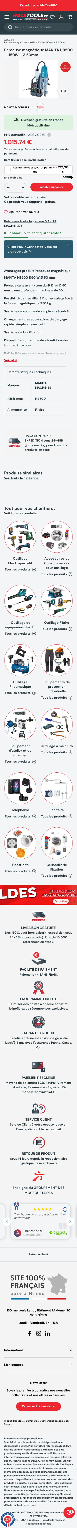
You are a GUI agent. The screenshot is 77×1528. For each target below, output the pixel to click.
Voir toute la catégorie (21, 478)
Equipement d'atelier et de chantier (20, 750)
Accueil (8, 40)
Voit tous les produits (20, 513)
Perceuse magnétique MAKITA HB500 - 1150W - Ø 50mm (34, 42)
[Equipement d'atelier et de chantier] (20, 724)
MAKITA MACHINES (16, 107)
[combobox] (38, 27)
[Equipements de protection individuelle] (57, 660)
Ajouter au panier (51, 187)
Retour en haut (38, 1254)
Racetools (19, 1420)
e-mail (56, 1129)
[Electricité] (20, 843)
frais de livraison (36, 149)
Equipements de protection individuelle (57, 686)
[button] (70, 17)
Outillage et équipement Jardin (20, 624)
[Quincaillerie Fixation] (57, 843)
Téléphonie (20, 810)
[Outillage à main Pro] (57, 724)
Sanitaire (56, 810)
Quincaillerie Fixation (57, 867)
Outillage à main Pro (57, 746)
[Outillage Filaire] (57, 601)
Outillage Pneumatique (20, 684)
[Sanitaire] (57, 788)
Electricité (20, 865)
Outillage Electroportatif (20, 560)
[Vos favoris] (52, 17)
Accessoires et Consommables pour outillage (56, 563)
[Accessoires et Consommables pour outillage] (57, 537)
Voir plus (10, 360)
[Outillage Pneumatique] (20, 660)
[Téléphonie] (20, 788)
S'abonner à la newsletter (38, 1406)
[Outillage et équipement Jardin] (20, 601)
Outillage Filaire (56, 622)
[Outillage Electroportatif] (20, 537)
